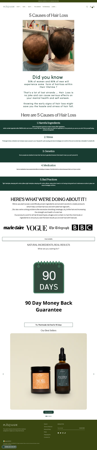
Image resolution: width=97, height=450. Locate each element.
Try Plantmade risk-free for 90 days (48, 325)
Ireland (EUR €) (8, 441)
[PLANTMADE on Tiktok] (65, 433)
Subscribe (82, 428)
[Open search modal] (87, 6)
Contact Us (47, 437)
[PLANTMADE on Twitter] (61, 433)
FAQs (45, 432)
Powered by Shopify (7, 444)
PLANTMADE (13, 443)
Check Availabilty (49, 239)
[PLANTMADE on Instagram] (63, 433)
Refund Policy (47, 429)
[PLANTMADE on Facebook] (58, 433)
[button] (9, 447)
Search (46, 424)
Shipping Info (47, 434)
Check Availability (48, 412)
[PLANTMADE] (9, 6)
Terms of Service (48, 426)
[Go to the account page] (90, 6)
